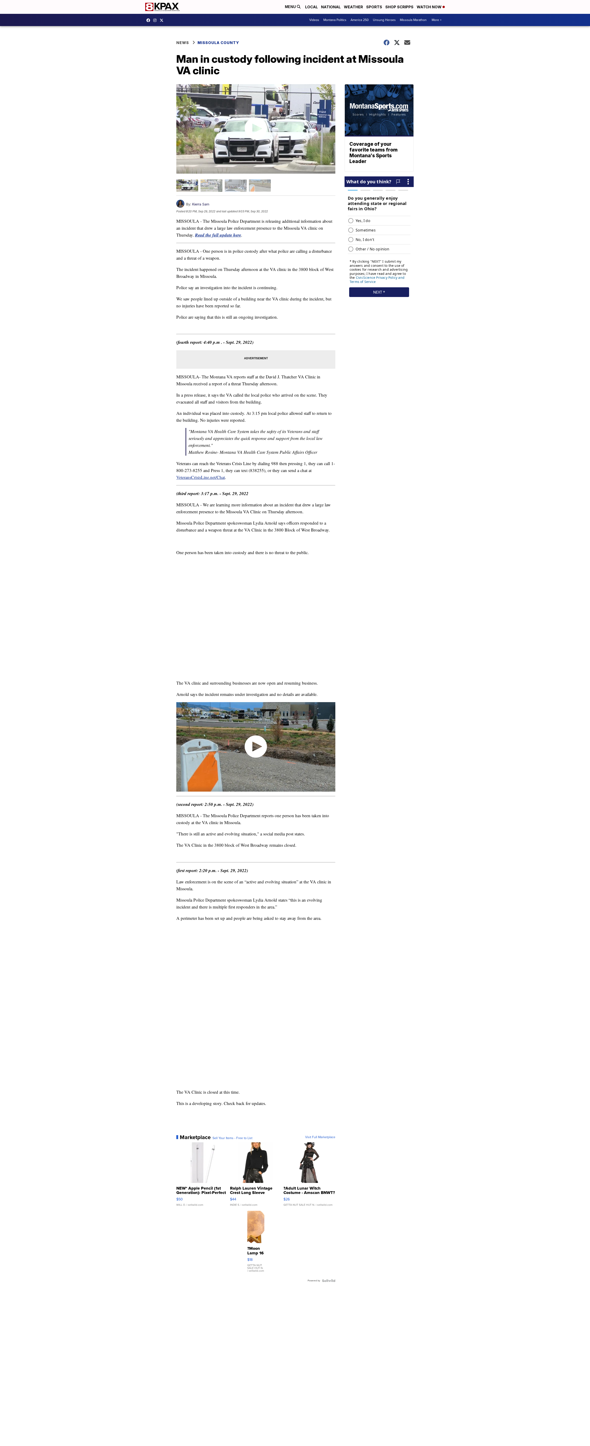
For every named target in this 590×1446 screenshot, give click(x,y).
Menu (291, 7)
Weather (353, 7)
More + (437, 20)
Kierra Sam (200, 204)
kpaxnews (163, 20)
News (182, 42)
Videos (314, 20)
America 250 (360, 20)
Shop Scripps (399, 7)
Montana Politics (334, 20)
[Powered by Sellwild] (328, 1280)
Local (311, 7)
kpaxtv (149, 20)
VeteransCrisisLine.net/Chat (200, 477)
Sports (374, 7)
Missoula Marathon (413, 20)
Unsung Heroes (384, 20)
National (331, 7)
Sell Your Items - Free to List (232, 1138)
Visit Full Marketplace (320, 1137)
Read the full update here (218, 235)
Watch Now (429, 7)
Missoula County (218, 42)
